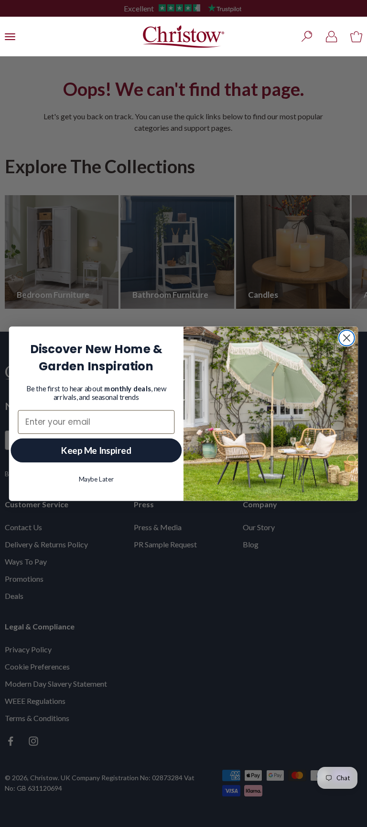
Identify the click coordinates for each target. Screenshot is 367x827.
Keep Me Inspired (96, 450)
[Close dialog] (347, 337)
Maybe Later (96, 478)
